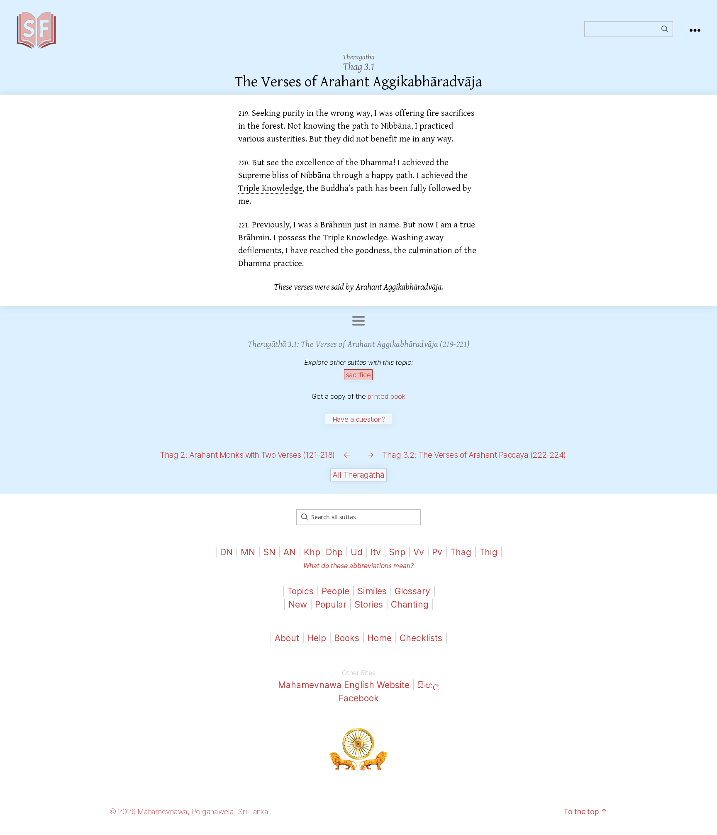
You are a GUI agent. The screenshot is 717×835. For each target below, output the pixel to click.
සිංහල (428, 685)
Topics (300, 591)
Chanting (410, 604)
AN (289, 552)
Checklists (421, 638)
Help (316, 638)
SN (269, 552)
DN (226, 552)
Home (379, 638)
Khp (312, 552)
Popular (330, 604)
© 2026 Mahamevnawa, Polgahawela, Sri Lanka (189, 811)
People (335, 591)
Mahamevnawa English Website (344, 685)
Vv (418, 552)
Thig (488, 552)
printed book (386, 396)
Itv (376, 552)
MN (248, 552)
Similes (372, 591)
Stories (368, 604)
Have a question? (358, 419)
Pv (437, 552)
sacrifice (358, 375)
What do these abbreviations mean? (358, 566)
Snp (397, 552)
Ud (357, 552)
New (297, 604)
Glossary (412, 591)
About (288, 638)
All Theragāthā (358, 475)
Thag (460, 552)
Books (346, 638)
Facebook (359, 698)
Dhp (334, 552)
